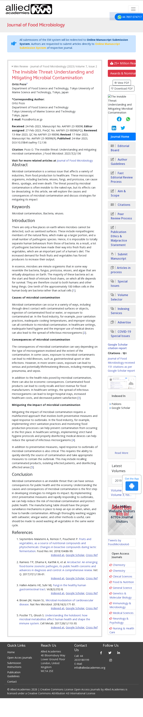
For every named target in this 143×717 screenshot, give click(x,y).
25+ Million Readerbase (124, 63)
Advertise (124, 322)
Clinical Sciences (122, 576)
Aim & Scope (118, 193)
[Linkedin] (118, 652)
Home (11, 652)
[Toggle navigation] (133, 9)
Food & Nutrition (123, 582)
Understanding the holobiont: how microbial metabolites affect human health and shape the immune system (54, 619)
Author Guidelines (119, 162)
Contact (12, 681)
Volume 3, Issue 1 (123, 495)
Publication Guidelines (13, 674)
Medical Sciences (123, 613)
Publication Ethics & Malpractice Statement (119, 238)
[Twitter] (110, 652)
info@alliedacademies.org (89, 667)
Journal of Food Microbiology (75, 160)
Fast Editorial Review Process (122, 177)
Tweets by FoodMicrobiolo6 (118, 542)
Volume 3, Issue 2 (123, 490)
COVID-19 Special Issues (121, 334)
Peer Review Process (121, 216)
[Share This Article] (116, 119)
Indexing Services (120, 311)
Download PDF (123, 88)
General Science (122, 588)
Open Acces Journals (19, 657)
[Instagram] (110, 660)
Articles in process (121, 270)
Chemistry (119, 565)
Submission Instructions (14, 665)
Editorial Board (120, 148)
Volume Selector (119, 297)
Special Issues (119, 284)
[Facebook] (101, 652)
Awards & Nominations (123, 73)
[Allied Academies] (28, 9)
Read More (121, 453)
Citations (123, 205)
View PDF (123, 82)
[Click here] (122, 382)
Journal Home (120, 137)
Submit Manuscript (119, 256)
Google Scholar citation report (118, 346)
